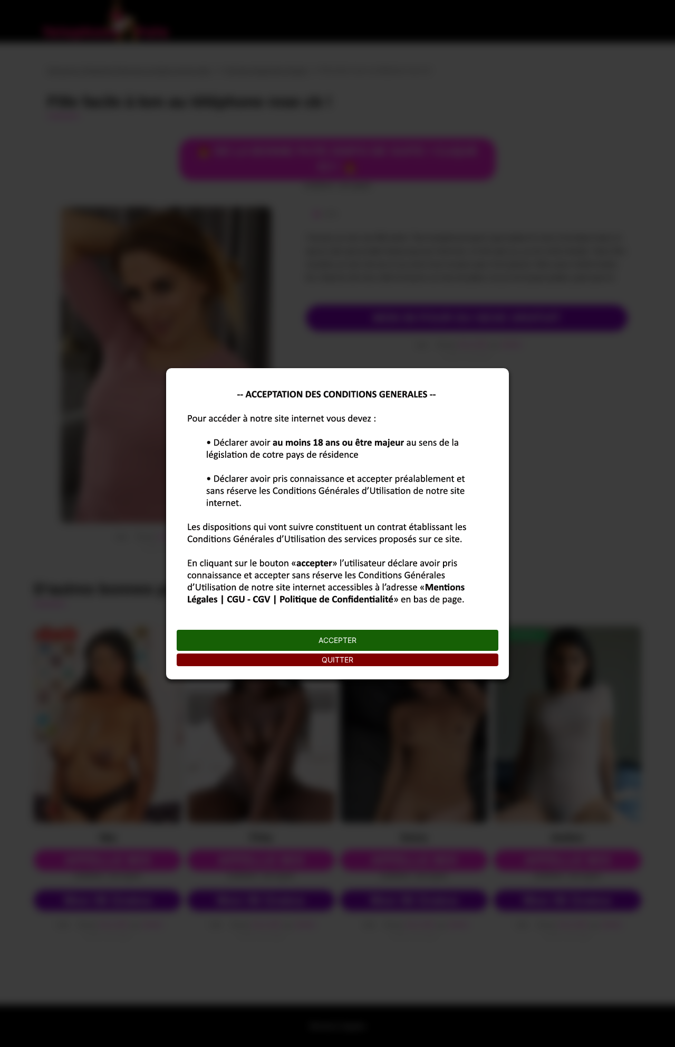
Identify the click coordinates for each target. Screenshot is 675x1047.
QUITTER (337, 659)
